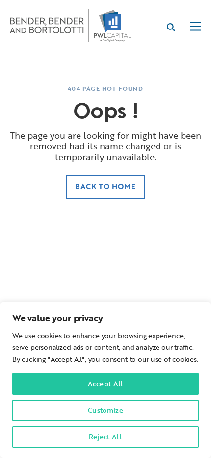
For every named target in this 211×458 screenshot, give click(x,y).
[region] (105, 380)
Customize (105, 410)
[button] (195, 27)
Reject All (105, 436)
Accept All (106, 383)
